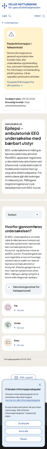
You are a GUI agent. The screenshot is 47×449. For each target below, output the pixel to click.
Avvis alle (23, 431)
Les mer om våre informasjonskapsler (22, 400)
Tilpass (23, 438)
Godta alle (23, 423)
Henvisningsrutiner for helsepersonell (26, 288)
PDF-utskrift (26, 377)
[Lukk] (40, 385)
